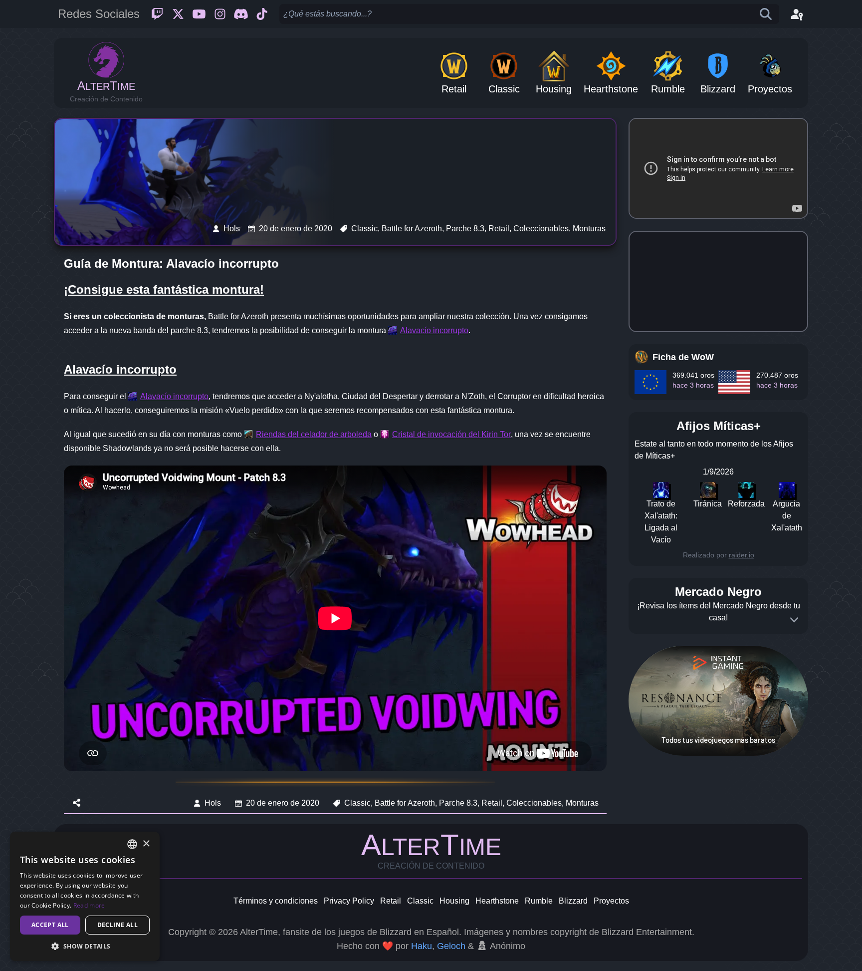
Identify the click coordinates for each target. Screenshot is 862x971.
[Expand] (794, 620)
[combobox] (132, 844)
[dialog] (85, 896)
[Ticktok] (261, 14)
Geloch (451, 946)
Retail (390, 901)
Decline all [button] (117, 925)
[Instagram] (220, 14)
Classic (420, 901)
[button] (85, 946)
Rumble (539, 901)
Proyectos (611, 901)
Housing (454, 901)
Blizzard (573, 901)
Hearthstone (497, 901)
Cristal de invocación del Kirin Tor (451, 434)
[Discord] (240, 14)
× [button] (146, 844)
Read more (89, 905)
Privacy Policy (349, 901)
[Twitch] (157, 14)
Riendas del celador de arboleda (314, 434)
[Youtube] (199, 14)
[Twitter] (178, 14)
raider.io (741, 555)
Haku (421, 946)
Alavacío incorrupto (434, 330)
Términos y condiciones (275, 901)
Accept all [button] (50, 925)
